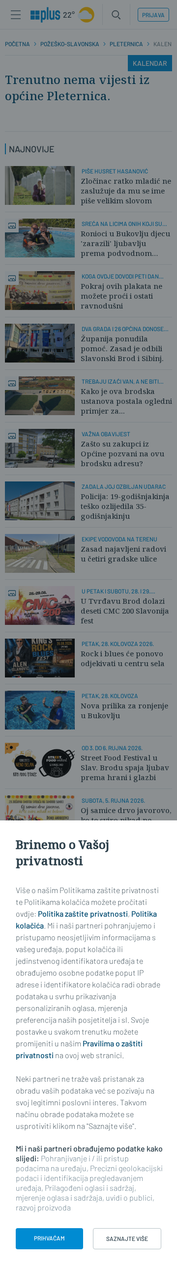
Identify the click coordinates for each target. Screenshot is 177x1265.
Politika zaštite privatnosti (83, 913)
